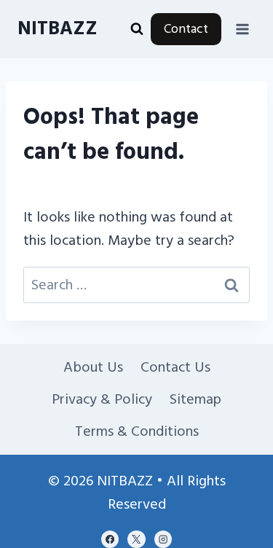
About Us (93, 367)
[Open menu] (242, 28)
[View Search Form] (137, 29)
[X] (136, 539)
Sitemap (195, 399)
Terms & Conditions (137, 431)
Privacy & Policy (102, 399)
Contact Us (175, 367)
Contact (186, 28)
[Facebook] (110, 539)
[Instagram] (163, 539)
